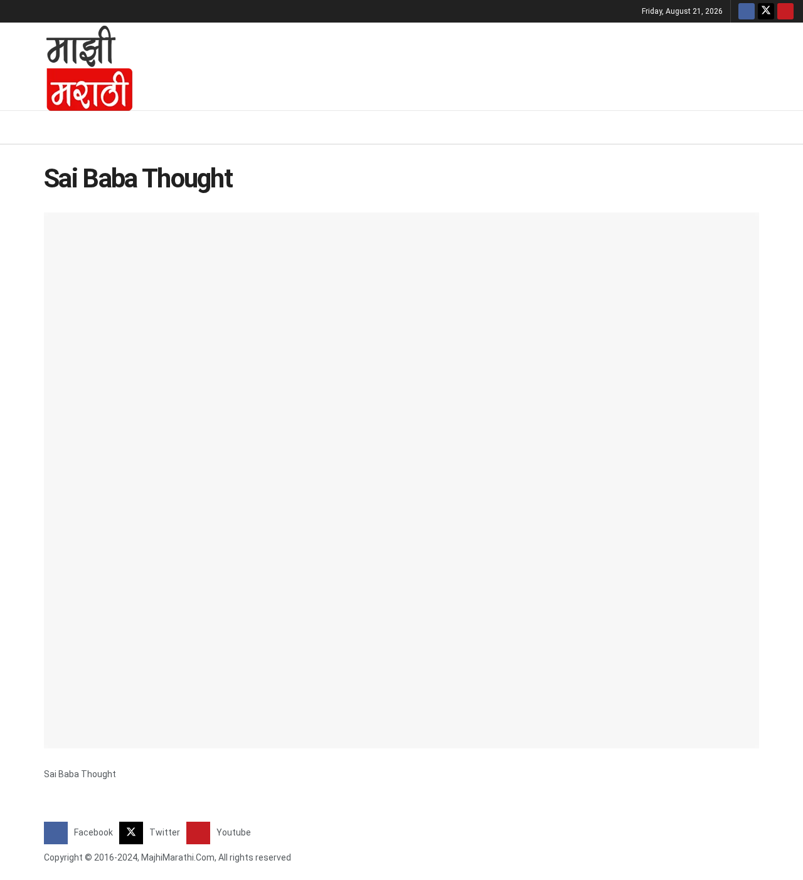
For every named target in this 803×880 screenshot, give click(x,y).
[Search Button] (789, 127)
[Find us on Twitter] (766, 11)
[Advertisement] (473, 64)
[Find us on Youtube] (785, 11)
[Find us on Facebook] (746, 11)
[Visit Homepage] (72, 66)
